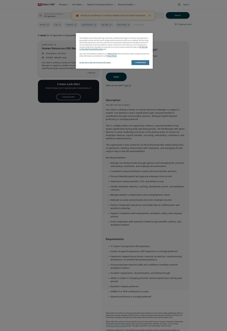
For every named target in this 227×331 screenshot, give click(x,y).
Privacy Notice (112, 56)
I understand (140, 62)
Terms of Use (112, 54)
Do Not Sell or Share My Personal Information (95, 62)
